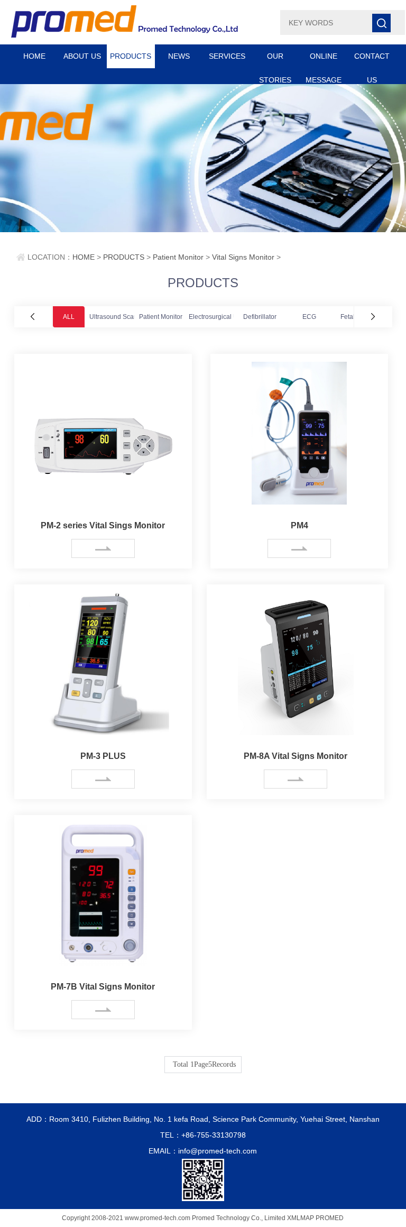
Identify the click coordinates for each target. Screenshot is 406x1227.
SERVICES (227, 56)
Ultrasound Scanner (118, 317)
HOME (34, 56)
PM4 (299, 525)
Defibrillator (259, 317)
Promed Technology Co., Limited (238, 1218)
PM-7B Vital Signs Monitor (103, 986)
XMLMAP (300, 1218)
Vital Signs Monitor (243, 257)
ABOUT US (82, 56)
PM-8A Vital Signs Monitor (295, 756)
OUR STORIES (275, 60)
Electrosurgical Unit (217, 317)
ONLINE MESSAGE (324, 60)
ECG (309, 317)
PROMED (330, 1218)
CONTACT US (372, 60)
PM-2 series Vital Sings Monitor (103, 525)
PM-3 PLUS (103, 756)
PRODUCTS (130, 56)
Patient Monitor (178, 257)
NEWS (179, 56)
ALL (69, 317)
